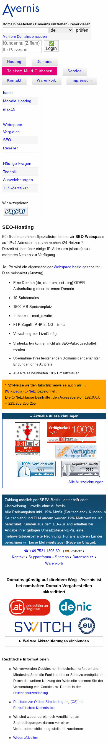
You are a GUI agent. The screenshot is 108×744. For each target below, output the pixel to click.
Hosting (14, 62)
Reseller (10, 148)
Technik (10, 172)
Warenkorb (46, 80)
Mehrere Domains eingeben (25, 37)
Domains (45, 62)
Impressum (81, 80)
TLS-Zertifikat (15, 188)
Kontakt (14, 80)
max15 (9, 109)
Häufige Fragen (17, 163)
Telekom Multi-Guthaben (29, 71)
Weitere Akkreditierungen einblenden (56, 641)
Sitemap (62, 557)
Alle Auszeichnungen (85, 482)
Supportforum (40, 557)
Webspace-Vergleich (13, 128)
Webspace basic (67, 267)
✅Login (51, 46)
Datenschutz (83, 557)
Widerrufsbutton (25, 738)
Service (75, 71)
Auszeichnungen (18, 180)
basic (7, 92)
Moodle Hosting (17, 101)
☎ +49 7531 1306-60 (42, 551)
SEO (7, 140)
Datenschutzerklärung (30, 693)
